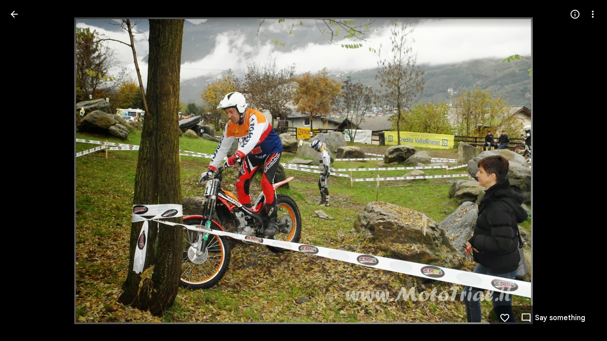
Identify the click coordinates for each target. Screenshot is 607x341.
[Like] (504, 318)
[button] (24, 170)
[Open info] (575, 14)
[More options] (593, 14)
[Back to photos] (14, 14)
